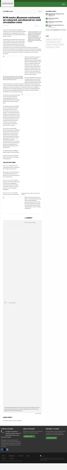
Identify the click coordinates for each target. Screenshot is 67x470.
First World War (49, 44)
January (7, 165)
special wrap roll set (8, 192)
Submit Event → (29, 436)
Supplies (4, 458)
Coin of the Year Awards (51, 41)
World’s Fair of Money (53, 18)
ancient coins (48, 39)
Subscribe (11, 458)
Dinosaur (58, 41)
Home (3, 455)
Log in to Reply (38, 413)
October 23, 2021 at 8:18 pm (30, 222)
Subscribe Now (51, 438)
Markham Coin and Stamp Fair (55, 21)
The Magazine (11, 455)
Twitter (5, 449)
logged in (11, 420)
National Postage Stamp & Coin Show (56, 25)
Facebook (2, 449)
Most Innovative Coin (50, 47)
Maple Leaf (62, 44)
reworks (57, 47)
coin (60, 39)
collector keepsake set (9, 180)
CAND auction (55, 39)
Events (28, 455)
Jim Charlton (56, 44)
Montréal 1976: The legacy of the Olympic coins (56, 14)
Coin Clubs (20, 455)
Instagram (7, 449)
